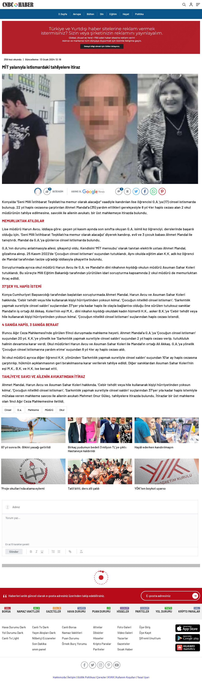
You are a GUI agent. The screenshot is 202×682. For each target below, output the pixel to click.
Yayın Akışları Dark (44, 632)
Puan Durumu (101, 610)
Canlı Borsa (69, 627)
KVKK (111, 677)
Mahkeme (33, 409)
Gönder (14, 551)
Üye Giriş (144, 627)
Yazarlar (122, 638)
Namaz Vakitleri (28, 610)
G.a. (19, 409)
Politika (139, 14)
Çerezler (101, 677)
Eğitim (113, 14)
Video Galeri (125, 632)
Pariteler (142, 610)
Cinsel (8, 409)
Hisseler (123, 610)
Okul (61, 409)
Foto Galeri (124, 627)
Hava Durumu (76, 610)
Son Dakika (39, 643)
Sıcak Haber (125, 649)
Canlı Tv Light (10, 638)
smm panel (39, 649)
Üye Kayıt (145, 632)
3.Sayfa (62, 14)
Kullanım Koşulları (126, 677)
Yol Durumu (164, 610)
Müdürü (49, 409)
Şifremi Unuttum (150, 638)
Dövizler (98, 632)
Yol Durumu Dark (12, 632)
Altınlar (98, 627)
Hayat (126, 14)
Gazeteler (53, 610)
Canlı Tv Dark (40, 627)
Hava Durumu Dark (14, 627)
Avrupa (77, 14)
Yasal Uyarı (143, 677)
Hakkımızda (59, 677)
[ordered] (53, 551)
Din (102, 14)
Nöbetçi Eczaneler (44, 638)
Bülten (90, 14)
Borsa (6, 610)
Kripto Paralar (189, 610)
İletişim (72, 677)
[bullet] (59, 551)
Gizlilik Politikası (86, 677)
